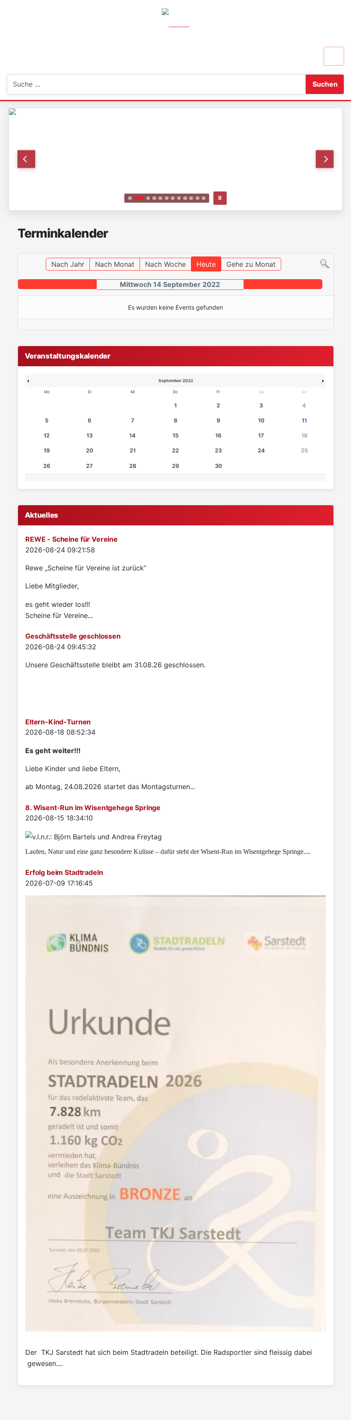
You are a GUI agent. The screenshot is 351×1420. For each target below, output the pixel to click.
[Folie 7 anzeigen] (173, 198)
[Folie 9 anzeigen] (185, 198)
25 (304, 450)
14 (132, 435)
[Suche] (324, 263)
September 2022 (175, 380)
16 (218, 435)
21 (133, 450)
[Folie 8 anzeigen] (179, 198)
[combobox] (50, 84)
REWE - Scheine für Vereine (71, 539)
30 (218, 466)
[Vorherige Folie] (26, 159)
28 (132, 466)
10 (261, 420)
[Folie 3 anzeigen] (148, 198)
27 (89, 466)
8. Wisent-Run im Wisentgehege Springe (93, 807)
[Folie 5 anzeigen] (160, 198)
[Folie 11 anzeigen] (197, 198)
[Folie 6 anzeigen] (167, 198)
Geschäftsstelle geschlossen (73, 636)
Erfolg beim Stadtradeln (64, 872)
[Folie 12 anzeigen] (203, 198)
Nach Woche (165, 264)
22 (175, 450)
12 (47, 435)
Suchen (325, 84)
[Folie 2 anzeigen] (139, 198)
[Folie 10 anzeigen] (191, 198)
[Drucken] (331, 249)
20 (89, 450)
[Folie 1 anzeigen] (130, 198)
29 (175, 466)
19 (47, 450)
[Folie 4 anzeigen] (154, 198)
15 (175, 435)
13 (89, 435)
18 (304, 435)
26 (46, 466)
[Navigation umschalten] (334, 56)
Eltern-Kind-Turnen (58, 722)
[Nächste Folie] (324, 159)
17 (261, 435)
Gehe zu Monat (251, 264)
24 (261, 450)
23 (218, 450)
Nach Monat (114, 264)
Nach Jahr (67, 264)
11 (304, 420)
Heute (206, 264)
